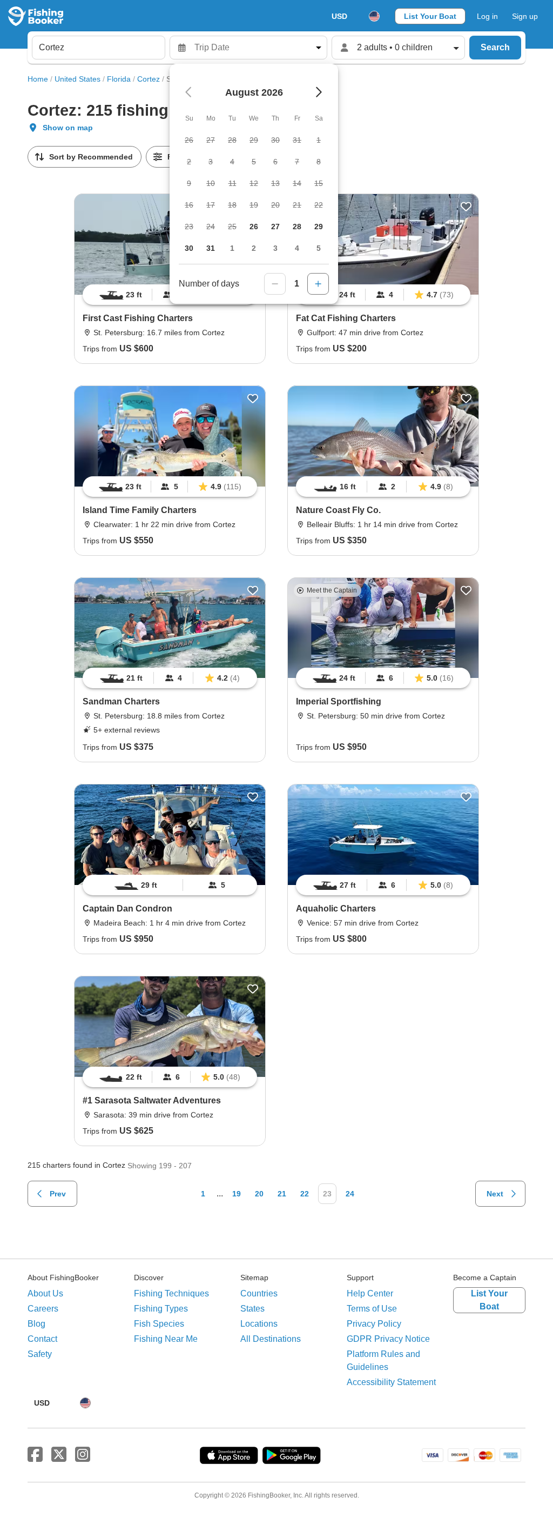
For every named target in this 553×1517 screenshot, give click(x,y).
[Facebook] (35, 1455)
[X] (58, 1455)
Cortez (148, 79)
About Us (45, 1293)
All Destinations (270, 1338)
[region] (383, 294)
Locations (259, 1323)
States (252, 1308)
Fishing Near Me (166, 1338)
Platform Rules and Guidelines (383, 1360)
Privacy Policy (374, 1323)
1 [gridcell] (232, 248)
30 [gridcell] (189, 248)
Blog (36, 1323)
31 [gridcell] (210, 248)
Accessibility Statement (391, 1382)
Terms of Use (372, 1308)
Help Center (370, 1293)
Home (38, 79)
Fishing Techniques (171, 1293)
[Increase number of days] (318, 284)
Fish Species (159, 1323)
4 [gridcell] (297, 248)
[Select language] (374, 16)
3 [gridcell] (275, 248)
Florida (119, 79)
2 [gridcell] (254, 248)
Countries (259, 1293)
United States (77, 79)
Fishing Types (161, 1308)
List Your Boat (430, 16)
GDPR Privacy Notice (388, 1338)
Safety (40, 1354)
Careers (43, 1308)
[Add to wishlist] (466, 206)
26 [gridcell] (253, 226)
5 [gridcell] (318, 248)
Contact (42, 1338)
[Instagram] (82, 1455)
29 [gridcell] (318, 226)
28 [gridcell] (297, 226)
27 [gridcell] (275, 226)
